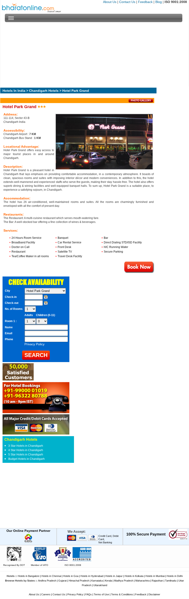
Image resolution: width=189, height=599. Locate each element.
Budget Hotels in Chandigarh (26, 459)
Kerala (108, 580)
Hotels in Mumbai (155, 576)
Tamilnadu (170, 580)
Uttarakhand (100, 585)
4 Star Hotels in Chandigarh (25, 450)
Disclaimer (154, 594)
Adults (28, 315)
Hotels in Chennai (51, 576)
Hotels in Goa (70, 576)
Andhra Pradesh (47, 580)
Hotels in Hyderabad (91, 576)
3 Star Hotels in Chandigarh (25, 445)
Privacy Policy (75, 594)
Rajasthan (157, 580)
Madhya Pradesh (123, 580)
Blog (158, 2)
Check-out (11, 303)
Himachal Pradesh (79, 580)
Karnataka (97, 580)
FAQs (88, 594)
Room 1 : (11, 321)
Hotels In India (14, 90)
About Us (109, 2)
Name (9, 327)
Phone (9, 339)
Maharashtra (142, 580)
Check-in (11, 297)
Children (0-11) (45, 315)
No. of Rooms (14, 309)
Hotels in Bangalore (28, 576)
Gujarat (62, 580)
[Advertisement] (93, 54)
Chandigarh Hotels (44, 90)
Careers (45, 594)
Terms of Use (101, 594)
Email (8, 333)
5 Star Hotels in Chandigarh (25, 454)
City (7, 290)
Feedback (145, 2)
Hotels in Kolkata (134, 576)
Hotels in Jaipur (114, 576)
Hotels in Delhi (175, 576)
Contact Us (127, 2)
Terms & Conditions (122, 594)
